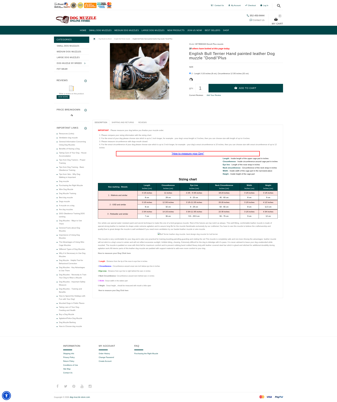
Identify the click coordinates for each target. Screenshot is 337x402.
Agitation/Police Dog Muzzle (70, 318)
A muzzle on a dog (66, 205)
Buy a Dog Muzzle (66, 314)
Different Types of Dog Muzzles (72, 249)
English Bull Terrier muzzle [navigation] (122, 39)
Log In (265, 5)
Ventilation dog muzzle (68, 138)
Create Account (105, 361)
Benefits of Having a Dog (69, 149)
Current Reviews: (196, 95)
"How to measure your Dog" (188, 153)
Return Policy (68, 361)
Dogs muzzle (64, 201)
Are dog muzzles (66, 209)
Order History (104, 353)
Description (101, 122)
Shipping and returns (123, 122)
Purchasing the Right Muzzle (71, 185)
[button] (278, 6)
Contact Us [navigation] (219, 5)
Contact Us (258, 20)
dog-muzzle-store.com (80, 397)
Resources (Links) (66, 134)
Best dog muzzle (66, 197)
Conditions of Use (70, 365)
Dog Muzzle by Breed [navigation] (105, 39)
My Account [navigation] (236, 5)
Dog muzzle (64, 181)
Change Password (106, 357)
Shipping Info (68, 353)
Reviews (142, 122)
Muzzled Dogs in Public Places (71, 303)
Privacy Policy (69, 357)
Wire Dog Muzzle (66, 189)
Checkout (252, 5)
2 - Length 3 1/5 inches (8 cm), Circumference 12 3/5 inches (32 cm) (220, 73)
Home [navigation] (94, 39)
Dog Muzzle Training (67, 193)
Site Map (67, 369)
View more (63, 97)
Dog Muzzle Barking (67, 322)
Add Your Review (214, 95)
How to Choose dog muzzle (70, 326)
